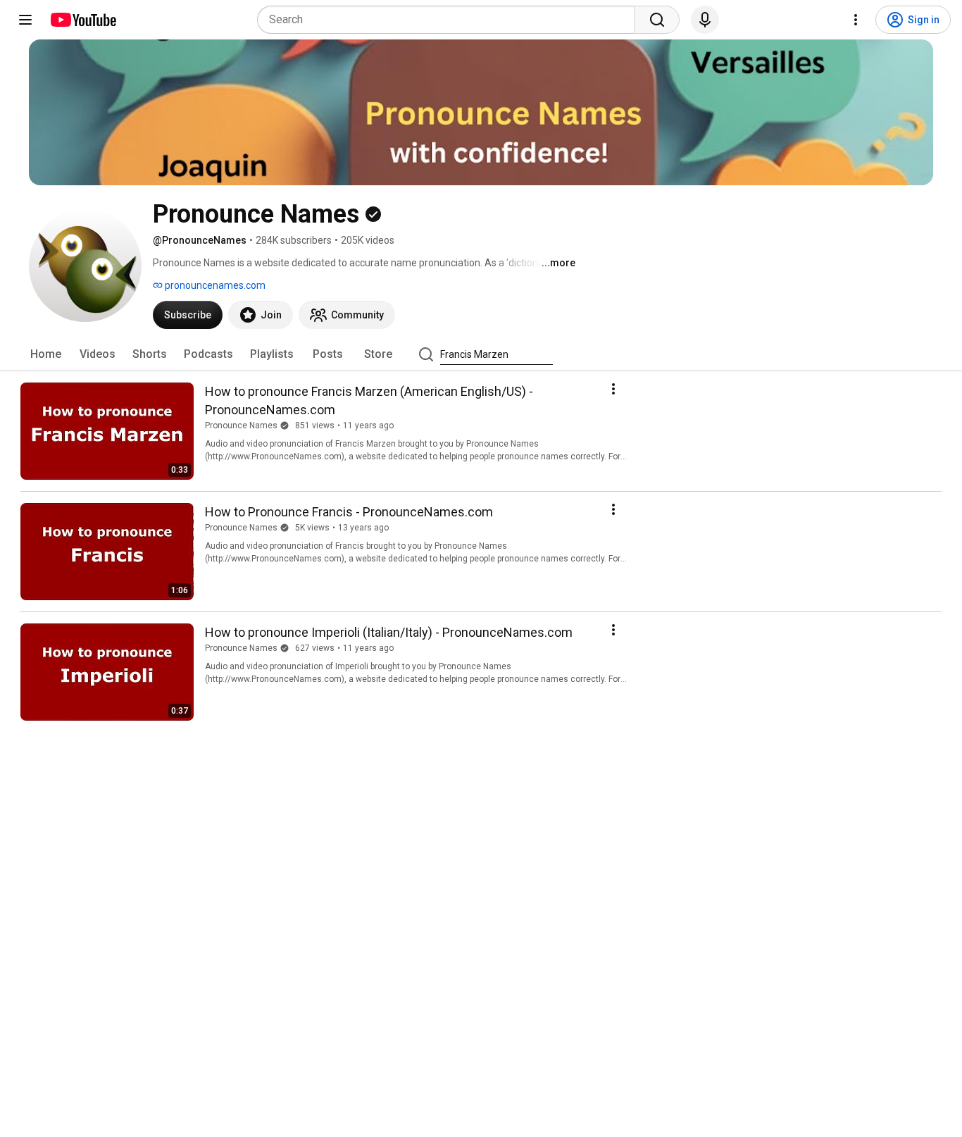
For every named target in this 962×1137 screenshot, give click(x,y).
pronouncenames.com (214, 285)
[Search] (657, 20)
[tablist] (481, 354)
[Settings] (855, 19)
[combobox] (450, 19)
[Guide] (25, 19)
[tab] (46, 354)
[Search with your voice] (705, 20)
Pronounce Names (241, 425)
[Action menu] (613, 389)
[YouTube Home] (82, 19)
